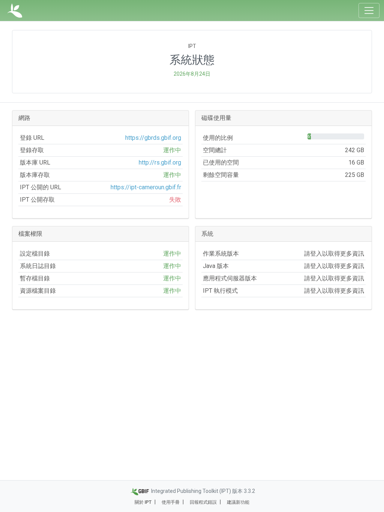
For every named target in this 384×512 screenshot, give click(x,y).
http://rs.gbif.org (160, 162)
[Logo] (14, 10)
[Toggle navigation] (369, 10)
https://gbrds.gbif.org (153, 137)
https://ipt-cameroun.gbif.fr (146, 187)
